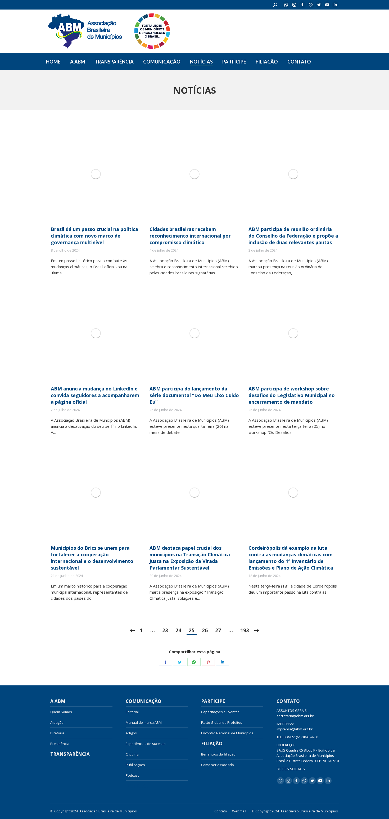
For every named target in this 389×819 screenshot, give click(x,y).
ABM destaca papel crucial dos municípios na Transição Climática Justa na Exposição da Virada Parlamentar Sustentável (190, 558)
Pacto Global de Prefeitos (221, 722)
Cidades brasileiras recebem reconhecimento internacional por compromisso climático (190, 235)
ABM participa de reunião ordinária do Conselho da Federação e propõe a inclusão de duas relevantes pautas (293, 235)
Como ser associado (217, 764)
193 (244, 630)
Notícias (137, 786)
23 (165, 630)
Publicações (135, 764)
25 (192, 630)
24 (178, 630)
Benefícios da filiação (218, 754)
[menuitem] (53, 62)
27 (218, 630)
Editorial (132, 711)
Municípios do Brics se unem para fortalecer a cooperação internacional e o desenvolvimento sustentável (92, 558)
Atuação (57, 722)
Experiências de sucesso (146, 743)
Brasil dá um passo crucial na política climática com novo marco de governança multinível (94, 235)
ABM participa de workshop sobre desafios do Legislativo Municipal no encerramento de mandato (291, 395)
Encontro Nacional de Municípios (227, 733)
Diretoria (57, 733)
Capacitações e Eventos (220, 711)
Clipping (132, 754)
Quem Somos (61, 711)
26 (205, 630)
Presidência (59, 743)
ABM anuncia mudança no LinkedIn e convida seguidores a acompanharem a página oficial (95, 395)
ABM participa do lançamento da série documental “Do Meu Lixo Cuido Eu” (194, 395)
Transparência (70, 754)
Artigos (131, 733)
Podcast (132, 775)
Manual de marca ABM (144, 722)
